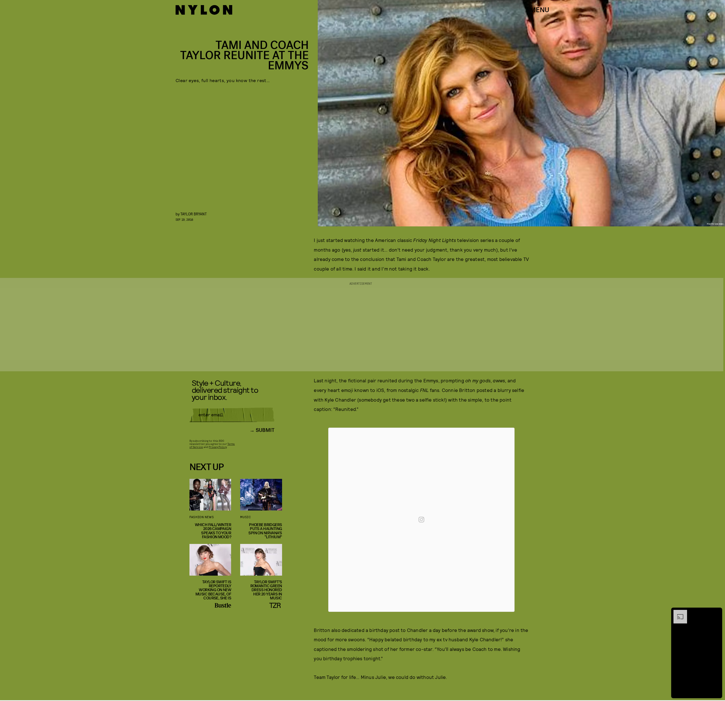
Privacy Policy (218, 447)
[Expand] (677, 612)
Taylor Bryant (193, 213)
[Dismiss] (715, 612)
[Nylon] (204, 10)
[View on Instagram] (421, 519)
